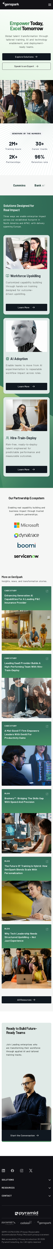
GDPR (4, 1232)
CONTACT (7, 1195)
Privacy (24, 1232)
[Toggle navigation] (49, 4)
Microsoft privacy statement (36, 1234)
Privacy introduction (28, 1239)
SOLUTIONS (8, 1179)
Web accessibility (9, 1239)
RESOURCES (8, 1187)
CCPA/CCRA (14, 1232)
